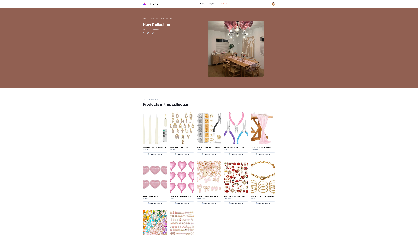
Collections (225, 4)
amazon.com (155, 154)
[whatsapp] (144, 33)
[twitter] (153, 33)
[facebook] (148, 33)
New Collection (166, 18)
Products (212, 4)
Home (202, 4)
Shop (145, 18)
